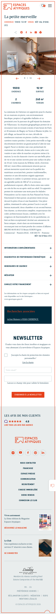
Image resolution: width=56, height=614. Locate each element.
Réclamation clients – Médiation (24, 596)
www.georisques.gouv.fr (13, 299)
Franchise (28, 468)
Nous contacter (28, 463)
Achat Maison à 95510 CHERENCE (23, 319)
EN (30, 587)
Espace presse (28, 474)
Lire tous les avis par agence (18, 425)
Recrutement (28, 484)
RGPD (45, 596)
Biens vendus (27, 495)
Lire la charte (28, 362)
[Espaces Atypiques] (16, 9)
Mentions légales (28, 599)
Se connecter (11, 553)
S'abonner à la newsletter (28, 395)
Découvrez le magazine (15, 528)
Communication (28, 479)
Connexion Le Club (28, 500)
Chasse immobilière (28, 490)
